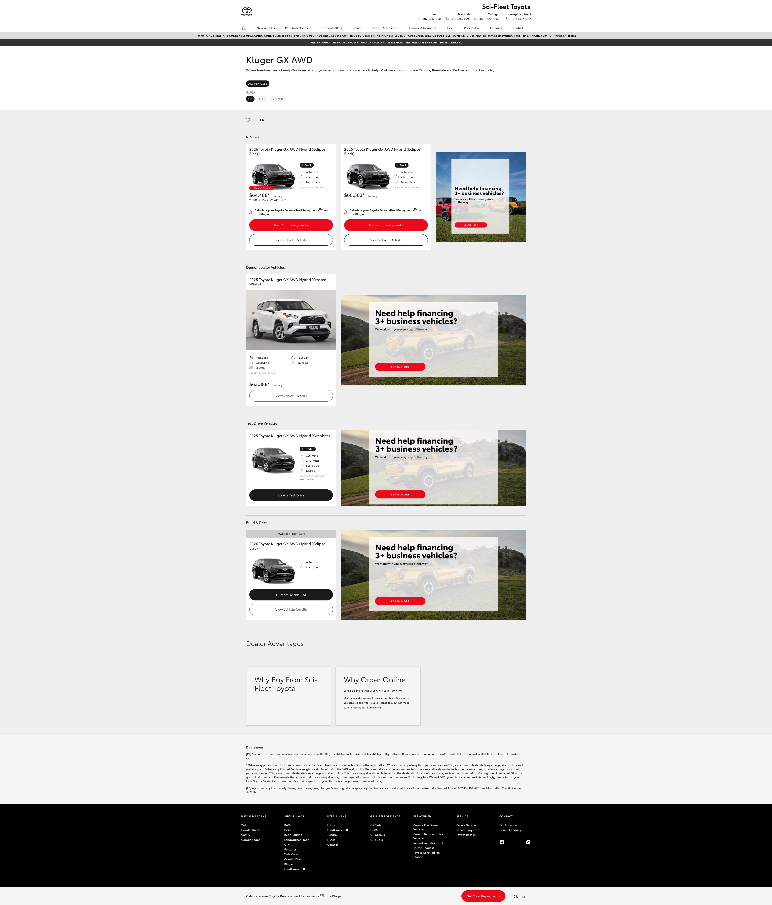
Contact (517, 28)
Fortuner (290, 849)
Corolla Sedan (251, 840)
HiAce (331, 840)
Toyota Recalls (466, 835)
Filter (258, 119)
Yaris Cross (291, 854)
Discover (496, 28)
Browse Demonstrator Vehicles (428, 836)
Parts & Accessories (385, 28)
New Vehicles (266, 28)
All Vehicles (257, 83)
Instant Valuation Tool (428, 843)
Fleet (450, 28)
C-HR (288, 844)
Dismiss (520, 896)
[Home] (244, 27)
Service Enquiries (467, 830)
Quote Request (423, 848)
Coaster (332, 844)
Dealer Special (263, 188)
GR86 (374, 830)
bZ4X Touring (293, 835)
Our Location (508, 825)
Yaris (244, 825)
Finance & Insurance (423, 28)
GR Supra (376, 840)
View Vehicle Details (291, 239)
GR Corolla (377, 835)
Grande (278, 99)
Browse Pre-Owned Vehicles (426, 827)
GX (250, 99)
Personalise (472, 28)
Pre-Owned (422, 816)
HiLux (331, 825)
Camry (245, 835)
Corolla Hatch (250, 830)
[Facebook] (501, 842)
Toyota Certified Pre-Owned (427, 854)
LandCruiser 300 (295, 869)
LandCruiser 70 (337, 830)
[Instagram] (528, 842)
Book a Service (466, 825)
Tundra (332, 835)
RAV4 (288, 825)
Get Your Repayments (291, 224)
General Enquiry (510, 830)
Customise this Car (291, 594)
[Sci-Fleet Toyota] (247, 11)
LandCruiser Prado (296, 840)
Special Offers (332, 28)
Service (357, 28)
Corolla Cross (293, 859)
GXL (262, 99)
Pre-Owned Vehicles (299, 28)
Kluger (288, 864)
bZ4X (288, 830)
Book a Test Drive (291, 495)
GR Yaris (375, 825)
